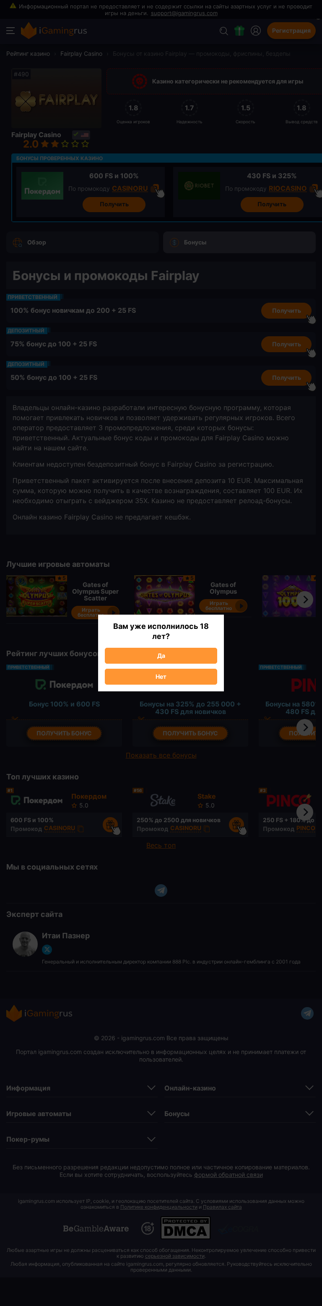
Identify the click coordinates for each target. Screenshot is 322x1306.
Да (161, 655)
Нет (161, 676)
